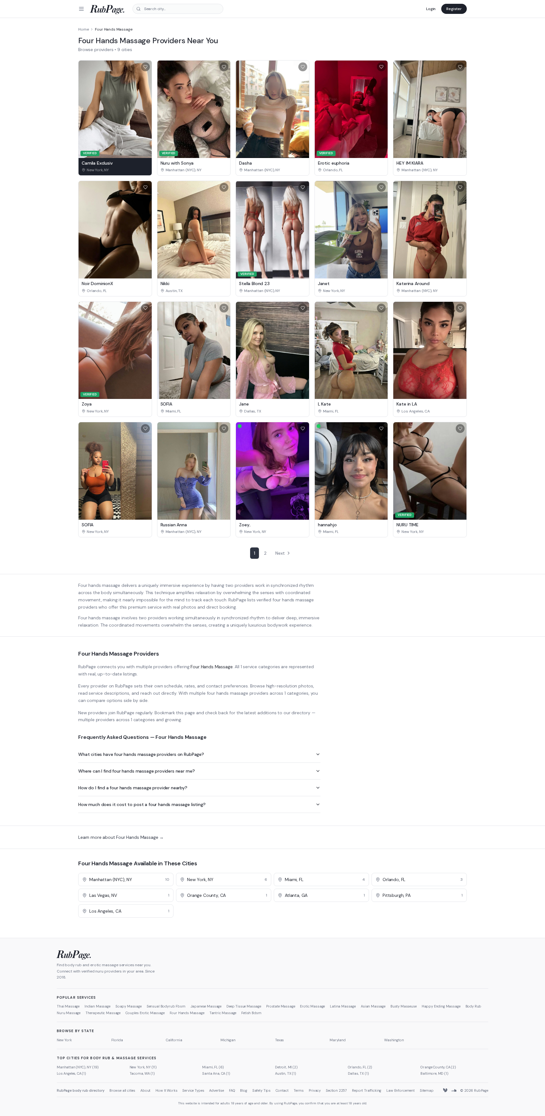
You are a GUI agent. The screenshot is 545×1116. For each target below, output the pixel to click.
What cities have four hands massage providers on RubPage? (141, 754)
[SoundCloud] (453, 1090)
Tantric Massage (223, 1013)
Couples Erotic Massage (145, 1013)
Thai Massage (68, 1006)
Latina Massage (343, 1006)
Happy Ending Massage (441, 1006)
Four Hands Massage (211, 666)
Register (454, 8)
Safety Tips (261, 1090)
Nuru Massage (68, 1013)
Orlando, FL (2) (360, 1067)
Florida (117, 1040)
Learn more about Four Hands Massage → (121, 837)
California (174, 1040)
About (145, 1090)
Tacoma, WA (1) (142, 1073)
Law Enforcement (400, 1090)
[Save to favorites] (145, 66)
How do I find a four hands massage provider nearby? (132, 788)
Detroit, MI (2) (286, 1067)
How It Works (166, 1090)
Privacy (315, 1090)
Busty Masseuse (403, 1006)
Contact (282, 1090)
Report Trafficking (366, 1090)
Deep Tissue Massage (243, 1006)
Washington (394, 1040)
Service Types (193, 1090)
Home (83, 29)
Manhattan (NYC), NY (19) (78, 1067)
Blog (243, 1090)
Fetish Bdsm (251, 1013)
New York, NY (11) (143, 1067)
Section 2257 (336, 1090)
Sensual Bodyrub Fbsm (166, 1006)
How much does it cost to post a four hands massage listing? (142, 804)
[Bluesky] (445, 1090)
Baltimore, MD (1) (434, 1073)
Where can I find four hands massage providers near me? (136, 771)
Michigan (228, 1040)
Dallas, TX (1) (358, 1073)
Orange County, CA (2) (438, 1067)
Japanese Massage (205, 1006)
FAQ (232, 1090)
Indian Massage (97, 1006)
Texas (279, 1040)
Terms (299, 1090)
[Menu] (81, 9)
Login (431, 8)
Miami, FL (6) (213, 1067)
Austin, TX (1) (285, 1073)
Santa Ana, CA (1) (216, 1073)
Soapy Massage (128, 1006)
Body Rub (474, 1006)
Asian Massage (373, 1006)
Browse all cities (122, 1090)
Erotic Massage (312, 1006)
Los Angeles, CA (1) (71, 1073)
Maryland (338, 1040)
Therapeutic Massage (102, 1013)
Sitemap (427, 1090)
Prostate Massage (280, 1006)
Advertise (216, 1090)
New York (64, 1040)
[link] (115, 170)
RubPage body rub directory (80, 1090)
